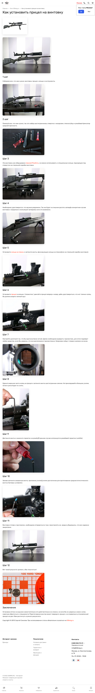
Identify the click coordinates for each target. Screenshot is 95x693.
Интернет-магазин (10, 639)
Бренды (5, 642)
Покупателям (38, 639)
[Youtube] (78, 660)
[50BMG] (7, 2)
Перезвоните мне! (77, 645)
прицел (14, 294)
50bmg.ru (70, 620)
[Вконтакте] (74, 660)
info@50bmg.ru (77, 648)
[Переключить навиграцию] (2, 2)
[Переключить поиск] (88, 2)
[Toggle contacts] (84, 2)
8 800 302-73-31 (77, 643)
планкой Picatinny (32, 163)
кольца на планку (17, 252)
